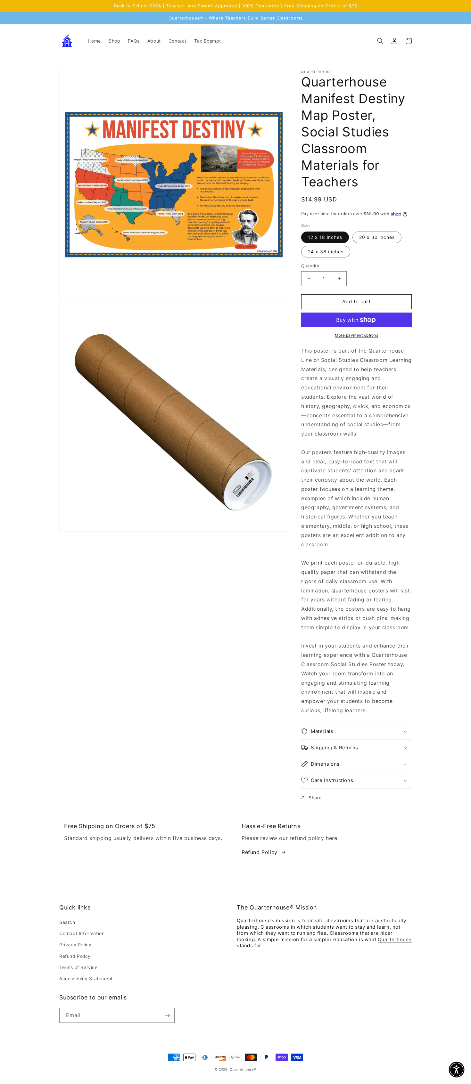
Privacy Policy (75, 944)
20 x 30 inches (377, 237)
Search (67, 922)
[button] (380, 41)
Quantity (310, 265)
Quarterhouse (395, 939)
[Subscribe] (167, 1015)
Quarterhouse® (243, 1069)
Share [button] (315, 797)
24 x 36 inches (325, 251)
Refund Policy (259, 852)
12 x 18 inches (325, 237)
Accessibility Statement (86, 978)
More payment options (356, 335)
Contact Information (81, 933)
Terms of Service (78, 967)
